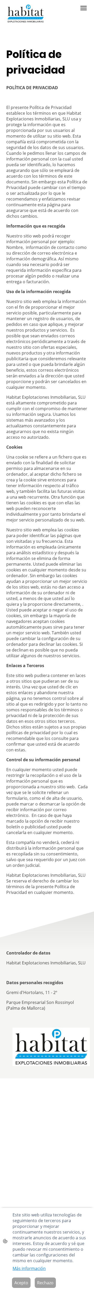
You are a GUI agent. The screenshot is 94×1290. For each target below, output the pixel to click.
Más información (29, 1268)
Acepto (21, 1283)
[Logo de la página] (25, 13)
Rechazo (45, 1283)
